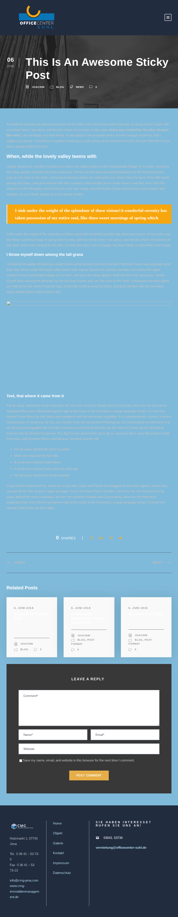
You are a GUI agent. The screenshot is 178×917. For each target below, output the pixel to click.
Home (57, 823)
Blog (60, 87)
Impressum (61, 863)
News (80, 87)
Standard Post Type (145, 614)
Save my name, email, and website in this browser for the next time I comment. (79, 760)
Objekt (57, 833)
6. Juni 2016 (24, 608)
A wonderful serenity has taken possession (87, 618)
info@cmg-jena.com (24, 880)
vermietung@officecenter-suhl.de (121, 847)
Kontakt (58, 853)
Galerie (58, 843)
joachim (38, 87)
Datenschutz (62, 873)
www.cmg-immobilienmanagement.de (24, 891)
